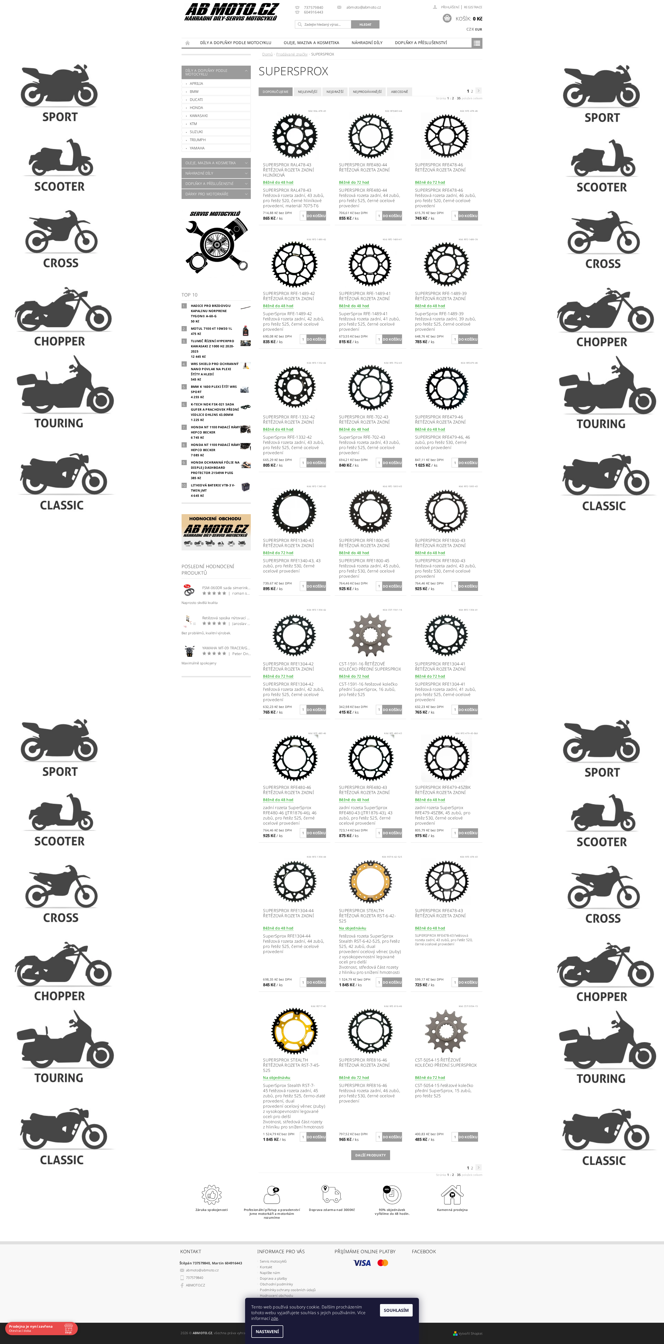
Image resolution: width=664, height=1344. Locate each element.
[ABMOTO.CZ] (232, 12)
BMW (194, 91)
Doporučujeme (275, 91)
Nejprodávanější (367, 91)
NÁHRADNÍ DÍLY (367, 42)
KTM (193, 123)
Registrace (473, 7)
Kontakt (266, 1267)
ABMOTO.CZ (195, 1285)
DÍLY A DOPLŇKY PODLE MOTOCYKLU (236, 42)
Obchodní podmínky (276, 1284)
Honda (196, 107)
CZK (470, 29)
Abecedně (399, 91)
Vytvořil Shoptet (470, 1333)
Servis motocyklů (273, 1261)
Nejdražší (335, 91)
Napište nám (270, 1272)
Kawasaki (199, 115)
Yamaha (197, 148)
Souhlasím (396, 1310)
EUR (478, 29)
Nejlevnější (307, 91)
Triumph (198, 139)
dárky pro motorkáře (207, 193)
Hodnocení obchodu (276, 1295)
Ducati (196, 99)
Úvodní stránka (188, 42)
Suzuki (196, 131)
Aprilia (196, 83)
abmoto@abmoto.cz (202, 1270)
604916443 (313, 12)
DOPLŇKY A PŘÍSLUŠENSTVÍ (421, 42)
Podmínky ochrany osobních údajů (288, 1289)
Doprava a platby (273, 1278)
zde (274, 1318)
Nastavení (267, 1331)
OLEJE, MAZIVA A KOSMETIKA (311, 42)
